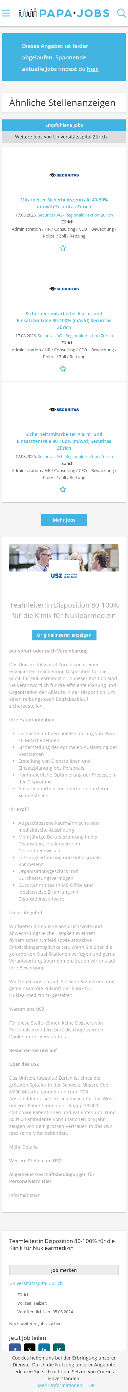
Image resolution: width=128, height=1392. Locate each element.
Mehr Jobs (64, 520)
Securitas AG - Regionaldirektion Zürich (75, 215)
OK (91, 1385)
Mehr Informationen (60, 1385)
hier (92, 69)
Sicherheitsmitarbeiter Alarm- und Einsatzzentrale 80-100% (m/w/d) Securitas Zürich (64, 320)
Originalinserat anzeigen (64, 635)
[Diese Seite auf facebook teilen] (15, 1349)
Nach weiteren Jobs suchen (35, 1323)
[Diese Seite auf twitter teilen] (29, 1349)
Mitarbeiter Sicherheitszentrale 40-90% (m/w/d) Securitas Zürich (64, 203)
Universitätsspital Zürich (36, 1283)
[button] (115, 57)
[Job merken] (64, 247)
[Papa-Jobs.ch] (64, 11)
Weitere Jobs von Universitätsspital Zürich (61, 137)
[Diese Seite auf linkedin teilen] (44, 1349)
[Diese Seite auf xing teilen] (59, 1349)
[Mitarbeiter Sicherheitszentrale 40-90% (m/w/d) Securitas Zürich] (64, 175)
